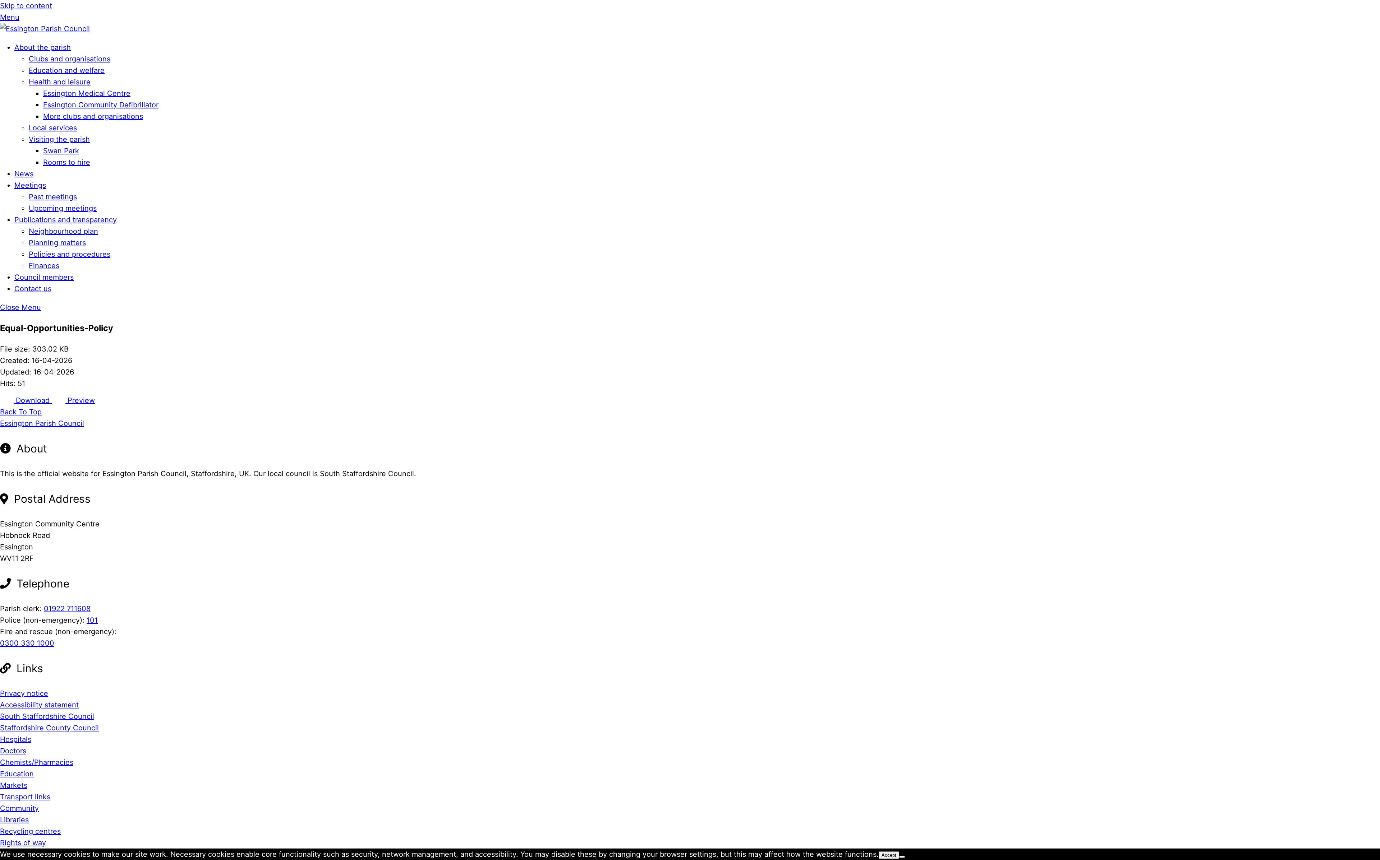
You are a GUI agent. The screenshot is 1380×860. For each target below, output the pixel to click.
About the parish (42, 47)
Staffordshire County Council (49, 728)
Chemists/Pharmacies (36, 762)
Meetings (30, 185)
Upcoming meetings (63, 208)
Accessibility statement (39, 705)
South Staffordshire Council (47, 716)
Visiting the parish (59, 139)
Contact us (32, 288)
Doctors (13, 751)
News (23, 173)
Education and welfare (67, 70)
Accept (889, 855)
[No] (902, 857)
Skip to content (26, 5)
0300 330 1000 (27, 643)
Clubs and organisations (69, 59)
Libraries (14, 819)
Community (19, 808)
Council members (44, 277)
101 (92, 620)
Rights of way (23, 842)
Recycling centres (30, 831)
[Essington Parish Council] (45, 28)
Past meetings (53, 196)
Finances (44, 265)
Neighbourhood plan (63, 231)
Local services (53, 128)
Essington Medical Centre (86, 93)
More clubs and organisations (93, 116)
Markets (13, 785)
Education (17, 774)
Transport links (25, 796)
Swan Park (61, 151)
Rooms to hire (66, 162)
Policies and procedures (69, 254)
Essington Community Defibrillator (100, 105)
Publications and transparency (65, 219)
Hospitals (15, 739)
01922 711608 (67, 608)
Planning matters (57, 242)
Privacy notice (24, 693)
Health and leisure (60, 82)
